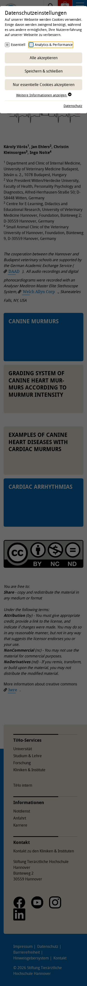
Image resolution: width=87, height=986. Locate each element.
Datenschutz (73, 105)
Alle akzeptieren (44, 57)
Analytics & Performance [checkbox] (54, 44)
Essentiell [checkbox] (18, 44)
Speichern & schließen (44, 71)
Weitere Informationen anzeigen (41, 95)
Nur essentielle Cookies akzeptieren (43, 84)
